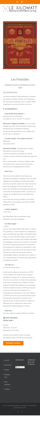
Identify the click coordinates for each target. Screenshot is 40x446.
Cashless (7, 389)
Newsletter (7, 365)
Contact (6, 370)
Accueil (6, 360)
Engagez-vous (7, 375)
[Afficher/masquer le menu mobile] (36, 12)
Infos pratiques (7, 383)
